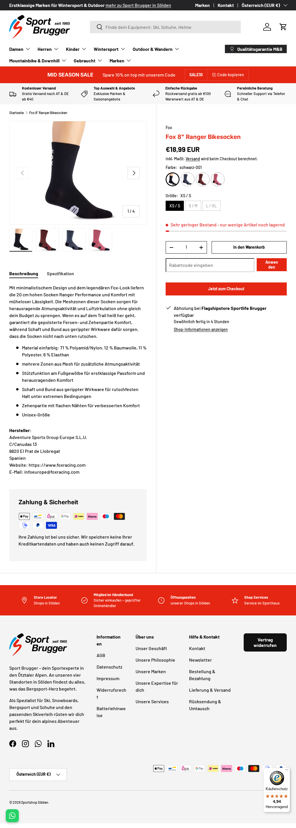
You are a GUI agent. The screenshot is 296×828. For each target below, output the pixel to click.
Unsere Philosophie (155, 660)
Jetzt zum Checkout (226, 288)
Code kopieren (230, 74)
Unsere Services (152, 701)
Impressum (108, 678)
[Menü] (286, 771)
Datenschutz (109, 666)
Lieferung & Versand (210, 690)
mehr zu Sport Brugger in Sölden (138, 5)
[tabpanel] (78, 351)
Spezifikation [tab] (60, 273)
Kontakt (226, 5)
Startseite (16, 113)
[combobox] (165, 27)
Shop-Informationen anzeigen (201, 329)
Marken (202, 5)
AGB (101, 655)
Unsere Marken (151, 671)
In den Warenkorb (249, 247)
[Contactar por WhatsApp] (12, 815)
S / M (193, 205)
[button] (283, 27)
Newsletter (200, 660)
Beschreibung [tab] (23, 273)
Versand (193, 158)
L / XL (211, 205)
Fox (169, 127)
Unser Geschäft (151, 648)
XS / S (174, 205)
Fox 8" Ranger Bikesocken (48, 113)
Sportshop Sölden (34, 802)
